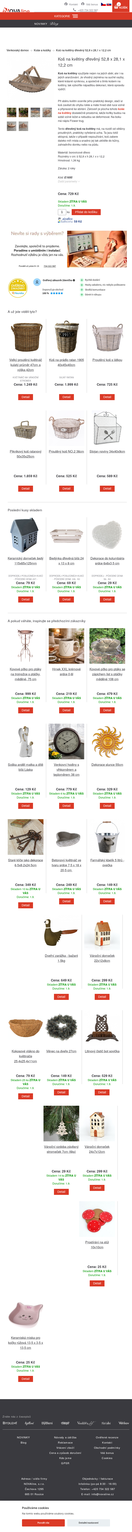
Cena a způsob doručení (65, 1453)
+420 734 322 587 (88, 10)
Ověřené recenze (107, 1437)
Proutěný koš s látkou (107, 359)
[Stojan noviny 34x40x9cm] (107, 447)
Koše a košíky (42, 50)
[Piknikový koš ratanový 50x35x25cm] (25, 447)
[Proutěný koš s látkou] (107, 355)
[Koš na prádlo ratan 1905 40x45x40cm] (66, 355)
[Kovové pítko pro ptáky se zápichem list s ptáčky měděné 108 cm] (107, 664)
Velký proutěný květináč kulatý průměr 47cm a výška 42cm (25, 364)
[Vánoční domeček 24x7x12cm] (97, 1142)
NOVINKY (23, 1437)
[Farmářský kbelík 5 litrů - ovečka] (107, 855)
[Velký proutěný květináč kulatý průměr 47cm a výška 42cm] (25, 355)
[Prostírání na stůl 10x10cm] (97, 1237)
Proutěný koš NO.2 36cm (66, 451)
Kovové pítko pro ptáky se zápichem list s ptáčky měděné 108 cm (107, 674)
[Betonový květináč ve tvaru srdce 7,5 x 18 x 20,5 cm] (66, 855)
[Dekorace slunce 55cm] (107, 760)
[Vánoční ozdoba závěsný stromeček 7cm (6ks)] (61, 1142)
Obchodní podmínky (107, 1447)
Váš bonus (92, 4)
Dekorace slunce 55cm (107, 764)
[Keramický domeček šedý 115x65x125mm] (25, 554)
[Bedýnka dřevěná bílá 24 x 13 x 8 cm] (66, 554)
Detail (26, 397)
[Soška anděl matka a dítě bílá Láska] (25, 760)
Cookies (107, 1458)
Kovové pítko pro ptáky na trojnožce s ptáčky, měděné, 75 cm (25, 674)
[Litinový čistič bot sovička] (102, 1046)
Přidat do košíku (86, 212)
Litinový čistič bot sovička (102, 1051)
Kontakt (73, 4)
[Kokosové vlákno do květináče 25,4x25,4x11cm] (25, 1046)
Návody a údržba (65, 1437)
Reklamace (65, 1442)
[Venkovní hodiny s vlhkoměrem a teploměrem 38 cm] (66, 760)
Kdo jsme (65, 1458)
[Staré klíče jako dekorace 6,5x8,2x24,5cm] (25, 855)
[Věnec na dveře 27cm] (61, 1046)
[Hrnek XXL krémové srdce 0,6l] (66, 664)
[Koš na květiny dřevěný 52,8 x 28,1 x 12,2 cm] (30, 102)
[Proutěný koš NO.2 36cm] (66, 447)
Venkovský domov (18, 50)
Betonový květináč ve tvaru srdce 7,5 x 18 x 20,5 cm (66, 865)
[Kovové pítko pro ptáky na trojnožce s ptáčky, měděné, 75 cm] (25, 664)
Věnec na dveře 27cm (61, 1051)
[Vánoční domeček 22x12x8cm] (102, 951)
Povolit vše (43, 1522)
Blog (23, 1442)
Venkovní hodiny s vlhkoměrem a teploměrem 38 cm (66, 769)
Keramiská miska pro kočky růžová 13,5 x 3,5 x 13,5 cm (25, 1342)
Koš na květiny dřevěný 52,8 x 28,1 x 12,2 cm (83, 50)
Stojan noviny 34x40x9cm (107, 451)
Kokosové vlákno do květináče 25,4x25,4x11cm (25, 1056)
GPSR (65, 1463)
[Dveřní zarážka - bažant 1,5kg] (61, 951)
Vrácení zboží (65, 1447)
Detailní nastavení (88, 1522)
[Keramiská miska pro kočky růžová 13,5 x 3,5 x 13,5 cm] (25, 1333)
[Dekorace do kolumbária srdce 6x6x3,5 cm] (107, 554)
